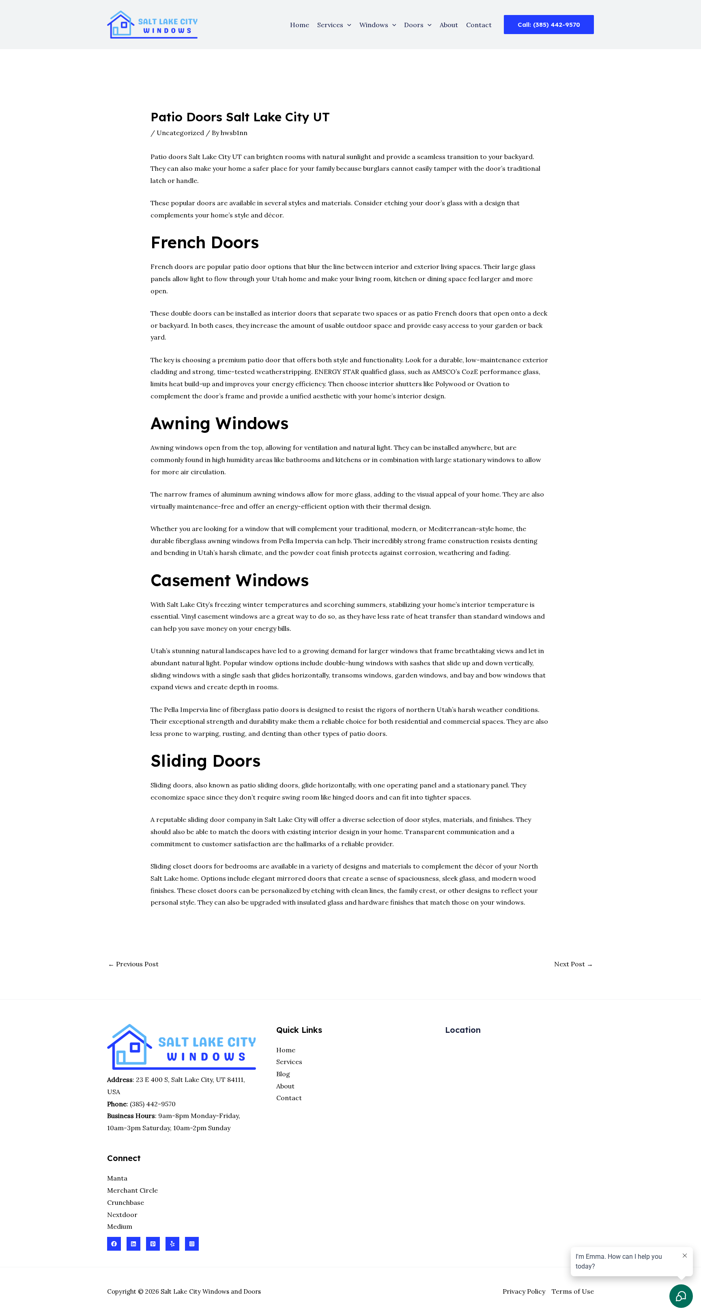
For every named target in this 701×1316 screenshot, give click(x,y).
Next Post (573, 964)
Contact (479, 25)
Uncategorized (180, 133)
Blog (283, 1074)
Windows (373, 25)
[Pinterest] (153, 1244)
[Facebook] (114, 1244)
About (449, 25)
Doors (414, 25)
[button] (347, 25)
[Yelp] (172, 1244)
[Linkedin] (133, 1244)
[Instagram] (192, 1244)
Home (299, 25)
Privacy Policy (524, 1291)
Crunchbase (125, 1202)
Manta (117, 1178)
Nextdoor (122, 1215)
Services (330, 25)
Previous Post (133, 964)
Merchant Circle (132, 1190)
